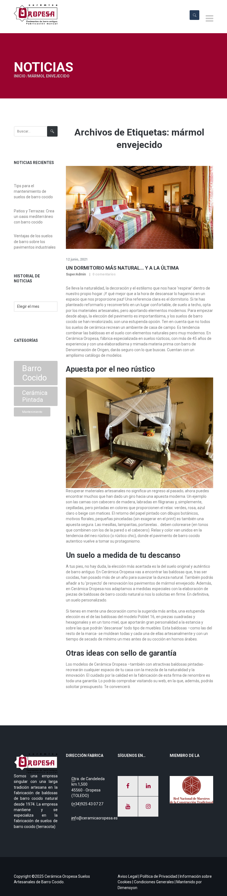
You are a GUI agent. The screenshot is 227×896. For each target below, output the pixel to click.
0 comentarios (104, 274)
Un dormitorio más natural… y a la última (122, 268)
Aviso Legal (128, 876)
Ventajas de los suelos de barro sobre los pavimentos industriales (35, 241)
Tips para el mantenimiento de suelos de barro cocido (33, 191)
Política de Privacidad (158, 876)
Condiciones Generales (154, 882)
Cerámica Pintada (35, 396)
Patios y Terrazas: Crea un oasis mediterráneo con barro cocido (34, 217)
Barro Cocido (34, 373)
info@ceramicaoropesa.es (94, 818)
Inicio (19, 76)
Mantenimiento (32, 412)
